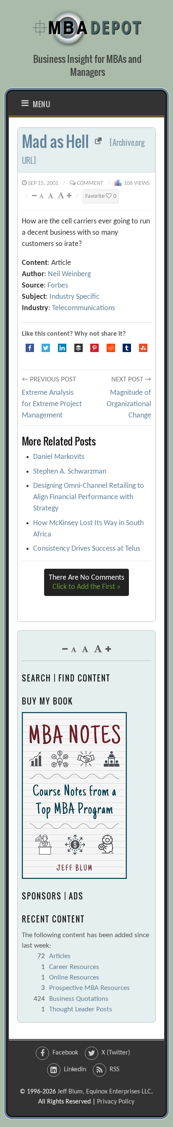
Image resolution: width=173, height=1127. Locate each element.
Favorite (100, 196)
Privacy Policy (115, 1102)
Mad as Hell (55, 141)
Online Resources (74, 977)
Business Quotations (78, 999)
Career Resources (74, 967)
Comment (90, 183)
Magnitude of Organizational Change (129, 404)
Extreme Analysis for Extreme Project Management (52, 404)
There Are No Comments (86, 582)
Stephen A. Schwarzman (69, 472)
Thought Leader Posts (80, 1009)
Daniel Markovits (58, 457)
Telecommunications (83, 308)
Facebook (65, 1052)
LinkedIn (75, 1069)
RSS (114, 1069)
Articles (60, 956)
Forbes (57, 286)
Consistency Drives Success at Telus (86, 549)
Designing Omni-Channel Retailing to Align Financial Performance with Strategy (88, 497)
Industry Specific (75, 297)
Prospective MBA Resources (89, 988)
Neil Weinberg (69, 274)
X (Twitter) (116, 1052)
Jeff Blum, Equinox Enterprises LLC (104, 1091)
